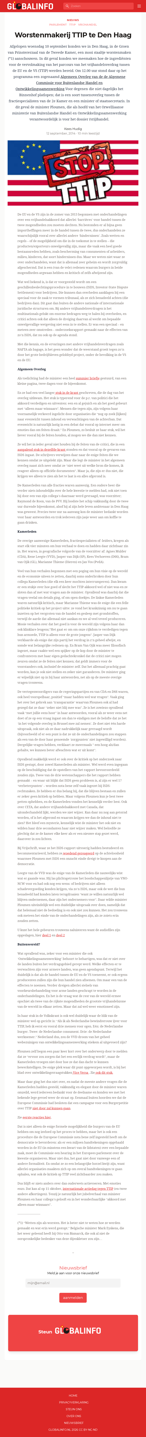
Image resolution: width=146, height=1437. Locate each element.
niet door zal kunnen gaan (51, 1108)
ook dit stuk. (104, 1072)
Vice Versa (80, 1072)
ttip (73, 24)
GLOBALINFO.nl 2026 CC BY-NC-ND (73, 1429)
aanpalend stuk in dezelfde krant (41, 450)
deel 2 (60, 935)
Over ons (74, 1416)
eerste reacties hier (37, 1117)
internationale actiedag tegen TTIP (88, 1189)
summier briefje (88, 378)
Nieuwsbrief (74, 1423)
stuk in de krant (67, 393)
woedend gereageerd (78, 853)
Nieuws (73, 20)
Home (73, 1395)
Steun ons (74, 1409)
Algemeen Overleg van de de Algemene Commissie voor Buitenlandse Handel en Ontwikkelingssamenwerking (70, 82)
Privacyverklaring (74, 1402)
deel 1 (46, 935)
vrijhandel (87, 24)
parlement (58, 24)
